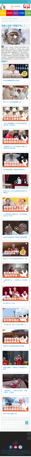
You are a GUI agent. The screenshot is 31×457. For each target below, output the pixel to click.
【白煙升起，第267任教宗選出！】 (15, 324)
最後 (21, 426)
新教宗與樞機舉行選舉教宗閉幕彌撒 (15, 237)
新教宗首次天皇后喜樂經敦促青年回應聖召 (15, 192)
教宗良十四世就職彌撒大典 (12, 102)
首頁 (10, 18)
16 (12, 426)
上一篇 (7, 422)
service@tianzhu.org (24, 452)
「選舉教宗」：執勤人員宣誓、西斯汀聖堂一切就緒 (15, 391)
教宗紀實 (14, 18)
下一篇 (16, 426)
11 (23, 422)
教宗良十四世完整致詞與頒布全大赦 (15, 259)
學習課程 (21, 13)
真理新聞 (9, 13)
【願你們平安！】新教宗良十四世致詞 (15, 281)
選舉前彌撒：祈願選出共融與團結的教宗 (15, 368)
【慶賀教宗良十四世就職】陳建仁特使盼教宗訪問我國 (15, 147)
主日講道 (28, 13)
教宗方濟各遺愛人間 (10, 414)
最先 (3, 422)
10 (20, 422)
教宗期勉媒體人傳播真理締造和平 (14, 169)
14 (6, 426)
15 (9, 426)
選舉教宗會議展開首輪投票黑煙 (13, 346)
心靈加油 (15, 13)
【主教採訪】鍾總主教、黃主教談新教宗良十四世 (15, 215)
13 (2, 426)
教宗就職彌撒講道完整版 (11, 80)
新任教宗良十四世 (9, 303)
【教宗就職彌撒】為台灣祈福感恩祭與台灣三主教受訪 (15, 124)
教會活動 (3, 13)
